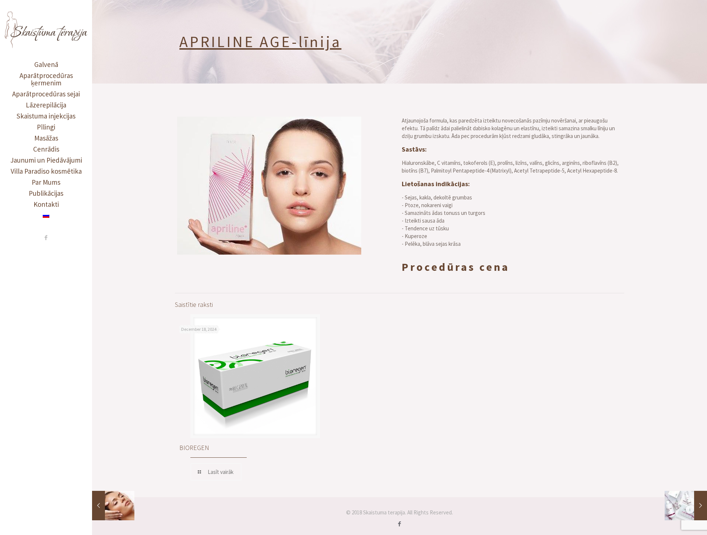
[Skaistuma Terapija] (46, 29)
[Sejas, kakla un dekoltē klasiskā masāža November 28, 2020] (113, 505)
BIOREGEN (194, 447)
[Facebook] (46, 237)
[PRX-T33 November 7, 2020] (686, 505)
